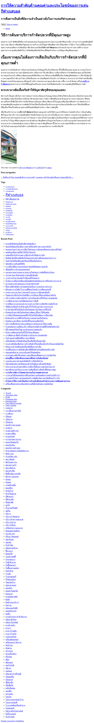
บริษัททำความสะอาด (14, 528)
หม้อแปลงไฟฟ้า (12, 608)
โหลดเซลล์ (10, 708)
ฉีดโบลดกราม (11, 462)
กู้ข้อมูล (8, 416)
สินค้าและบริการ (12, 602)
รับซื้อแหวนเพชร (12, 568)
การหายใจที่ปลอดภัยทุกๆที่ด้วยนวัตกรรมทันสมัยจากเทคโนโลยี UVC (33, 375)
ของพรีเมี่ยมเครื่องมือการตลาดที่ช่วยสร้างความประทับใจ (28, 247)
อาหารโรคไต (11, 634)
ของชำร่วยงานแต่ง (13, 425)
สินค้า (8, 599)
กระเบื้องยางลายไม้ (13, 411)
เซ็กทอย (9, 657)
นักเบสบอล (8, 208)
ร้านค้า (8, 574)
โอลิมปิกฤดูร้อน (10, 234)
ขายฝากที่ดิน (11, 434)
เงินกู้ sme (9, 645)
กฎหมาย (9, 408)
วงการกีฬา (8, 219)
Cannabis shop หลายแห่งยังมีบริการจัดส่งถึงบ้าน (24, 361)
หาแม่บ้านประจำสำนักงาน (16, 617)
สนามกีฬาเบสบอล (10, 221)
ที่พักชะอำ (10, 497)
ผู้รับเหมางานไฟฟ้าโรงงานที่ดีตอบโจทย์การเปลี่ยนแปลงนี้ (28, 289)
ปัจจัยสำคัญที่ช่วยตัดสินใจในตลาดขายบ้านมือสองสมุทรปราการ (31, 258)
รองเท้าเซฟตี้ (11, 557)
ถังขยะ (8, 479)
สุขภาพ (8, 605)
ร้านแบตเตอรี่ (11, 577)
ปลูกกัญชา (10, 539)
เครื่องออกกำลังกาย (13, 642)
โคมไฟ (8, 697)
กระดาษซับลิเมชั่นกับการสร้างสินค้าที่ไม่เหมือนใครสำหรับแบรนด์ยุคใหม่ (35, 344)
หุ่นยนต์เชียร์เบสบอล (11, 223)
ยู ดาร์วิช (8, 217)
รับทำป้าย (9, 571)
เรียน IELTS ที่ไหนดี (13, 674)
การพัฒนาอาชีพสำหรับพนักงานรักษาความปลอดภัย (26, 335)
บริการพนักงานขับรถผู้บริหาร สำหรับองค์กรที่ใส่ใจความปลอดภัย (31, 298)
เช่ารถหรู (9, 651)
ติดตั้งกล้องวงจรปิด (13, 474)
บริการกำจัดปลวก (26, 168)
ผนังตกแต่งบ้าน (12, 548)
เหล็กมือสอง (10, 688)
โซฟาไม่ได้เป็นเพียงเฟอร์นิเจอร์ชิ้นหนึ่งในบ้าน (24, 261)
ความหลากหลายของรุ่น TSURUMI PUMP (22, 284)
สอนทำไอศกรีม (12, 591)
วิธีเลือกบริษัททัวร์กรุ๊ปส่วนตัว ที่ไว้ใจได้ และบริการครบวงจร (29, 307)
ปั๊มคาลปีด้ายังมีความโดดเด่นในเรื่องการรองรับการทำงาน (29, 287)
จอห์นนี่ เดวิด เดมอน (11, 204)
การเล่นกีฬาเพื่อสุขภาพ (12, 189)
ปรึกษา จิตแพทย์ (12, 537)
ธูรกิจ (8, 505)
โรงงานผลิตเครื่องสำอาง (15, 705)
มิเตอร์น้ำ (9, 554)
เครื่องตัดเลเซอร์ (12, 640)
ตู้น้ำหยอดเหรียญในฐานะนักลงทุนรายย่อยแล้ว (24, 329)
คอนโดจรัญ (10, 445)
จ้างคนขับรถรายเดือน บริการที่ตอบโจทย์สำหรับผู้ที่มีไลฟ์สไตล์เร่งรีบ (32, 327)
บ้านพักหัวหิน (9, 210)
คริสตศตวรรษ (9, 201)
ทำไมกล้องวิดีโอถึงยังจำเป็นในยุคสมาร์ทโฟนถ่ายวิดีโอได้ (28, 309)
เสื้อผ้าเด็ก (9, 682)
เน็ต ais (8, 668)
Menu (4, 24)
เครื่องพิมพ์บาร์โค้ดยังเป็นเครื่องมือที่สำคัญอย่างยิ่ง (26, 341)
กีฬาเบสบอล (14, 195)
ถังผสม (8, 482)
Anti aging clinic (12, 395)
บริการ (8, 514)
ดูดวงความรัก (11, 465)
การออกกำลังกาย (10, 186)
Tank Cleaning (11, 405)
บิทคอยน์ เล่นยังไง (13, 531)
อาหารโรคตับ (11, 631)
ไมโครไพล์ (10, 717)
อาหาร (8, 628)
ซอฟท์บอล (8, 206)
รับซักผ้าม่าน (11, 562)
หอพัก (8, 614)
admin (49, 168)
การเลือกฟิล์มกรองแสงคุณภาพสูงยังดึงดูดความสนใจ (27, 267)
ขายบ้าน (9, 428)
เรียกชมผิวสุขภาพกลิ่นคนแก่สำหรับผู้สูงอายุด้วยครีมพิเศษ (28, 364)
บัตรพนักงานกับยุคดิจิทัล (15, 264)
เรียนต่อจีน (10, 677)
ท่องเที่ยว (9, 488)
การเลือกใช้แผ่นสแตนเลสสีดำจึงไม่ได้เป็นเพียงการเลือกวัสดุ (29, 315)
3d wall (8, 393)
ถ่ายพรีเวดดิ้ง (11, 485)
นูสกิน (8, 511)
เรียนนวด (9, 680)
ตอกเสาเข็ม (10, 471)
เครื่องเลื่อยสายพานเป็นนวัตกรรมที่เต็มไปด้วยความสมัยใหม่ (29, 384)
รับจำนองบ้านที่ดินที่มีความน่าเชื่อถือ (20, 338)
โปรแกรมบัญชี (11, 702)
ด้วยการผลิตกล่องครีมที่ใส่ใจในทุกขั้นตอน (22, 332)
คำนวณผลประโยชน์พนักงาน (17, 451)
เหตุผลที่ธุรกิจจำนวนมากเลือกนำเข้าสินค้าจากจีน (25, 255)
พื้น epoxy (9, 551)
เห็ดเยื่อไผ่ (9, 685)
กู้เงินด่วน (9, 422)
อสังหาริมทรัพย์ (12, 622)
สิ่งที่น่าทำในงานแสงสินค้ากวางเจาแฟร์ (18, 177)
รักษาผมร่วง (10, 559)
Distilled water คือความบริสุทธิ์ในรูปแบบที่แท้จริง (25, 321)
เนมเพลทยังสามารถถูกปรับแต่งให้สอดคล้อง (23, 352)
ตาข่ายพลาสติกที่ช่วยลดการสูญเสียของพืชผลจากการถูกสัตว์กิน (31, 355)
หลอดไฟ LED (11, 611)
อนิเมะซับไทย (11, 619)
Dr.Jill (8, 397)
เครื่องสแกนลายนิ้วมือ (11, 228)
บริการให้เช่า (11, 525)
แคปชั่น (9, 691)
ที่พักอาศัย (10, 499)
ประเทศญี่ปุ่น (9, 215)
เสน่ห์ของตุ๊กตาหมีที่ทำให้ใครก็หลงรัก (21, 252)
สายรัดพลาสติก (12, 597)
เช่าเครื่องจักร (11, 654)
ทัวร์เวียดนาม (11, 494)
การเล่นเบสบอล (10, 191)
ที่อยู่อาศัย (9, 502)
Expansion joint (11, 399)
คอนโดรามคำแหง (13, 448)
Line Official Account (13, 403)
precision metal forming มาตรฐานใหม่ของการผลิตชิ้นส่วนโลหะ (30, 272)
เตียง (7, 660)
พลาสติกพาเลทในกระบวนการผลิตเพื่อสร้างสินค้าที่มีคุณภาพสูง (31, 370)
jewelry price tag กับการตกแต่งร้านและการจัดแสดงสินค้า (28, 292)
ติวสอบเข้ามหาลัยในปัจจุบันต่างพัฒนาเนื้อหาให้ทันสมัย (27, 312)
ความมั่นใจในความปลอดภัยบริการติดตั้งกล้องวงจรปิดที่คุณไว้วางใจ (33, 378)
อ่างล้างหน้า (10, 625)
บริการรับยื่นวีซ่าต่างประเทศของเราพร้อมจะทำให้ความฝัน (29, 324)
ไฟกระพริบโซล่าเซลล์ (14, 711)
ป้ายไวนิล (9, 545)
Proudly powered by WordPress (12, 721)
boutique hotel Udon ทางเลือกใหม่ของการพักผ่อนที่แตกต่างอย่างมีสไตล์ (33, 249)
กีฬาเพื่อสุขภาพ (12, 199)
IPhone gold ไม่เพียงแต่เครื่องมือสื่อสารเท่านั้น (23, 347)
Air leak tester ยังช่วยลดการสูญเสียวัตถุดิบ (22, 275)
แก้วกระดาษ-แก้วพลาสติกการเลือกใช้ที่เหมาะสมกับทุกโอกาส (30, 367)
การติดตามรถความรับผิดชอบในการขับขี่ (22, 301)
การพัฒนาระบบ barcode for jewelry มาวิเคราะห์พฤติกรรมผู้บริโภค (32, 304)
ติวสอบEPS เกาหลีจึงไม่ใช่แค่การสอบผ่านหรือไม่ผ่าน (27, 318)
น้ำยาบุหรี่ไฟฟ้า (12, 508)
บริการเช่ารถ (11, 522)
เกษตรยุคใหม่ (11, 637)
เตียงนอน (9, 662)
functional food (11, 401)
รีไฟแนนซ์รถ (11, 579)
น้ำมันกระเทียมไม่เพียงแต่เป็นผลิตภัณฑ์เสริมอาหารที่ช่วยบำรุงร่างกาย (33, 281)
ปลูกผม (8, 542)
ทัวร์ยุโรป (9, 491)
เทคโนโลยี (10, 665)
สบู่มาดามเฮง (11, 585)
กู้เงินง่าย (9, 419)
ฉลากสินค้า (10, 459)
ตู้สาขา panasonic (12, 477)
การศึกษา (9, 414)
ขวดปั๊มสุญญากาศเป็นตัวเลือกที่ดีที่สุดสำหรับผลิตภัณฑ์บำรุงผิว (30, 350)
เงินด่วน (9, 648)
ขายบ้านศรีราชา (12, 431)
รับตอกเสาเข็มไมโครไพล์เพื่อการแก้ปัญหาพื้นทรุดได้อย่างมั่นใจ (31, 295)
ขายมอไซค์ (10, 436)
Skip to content (12, 24)
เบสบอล (8, 230)
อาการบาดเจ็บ (9, 225)
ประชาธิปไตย (9, 212)
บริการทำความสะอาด (14, 519)
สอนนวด (9, 594)
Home (8, 29)
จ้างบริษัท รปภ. (12, 456)
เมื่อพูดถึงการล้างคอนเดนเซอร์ (18, 269)
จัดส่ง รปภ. (10, 454)
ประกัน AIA (10, 534)
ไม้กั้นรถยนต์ (11, 714)
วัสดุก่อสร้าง (10, 582)
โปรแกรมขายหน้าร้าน (15, 700)
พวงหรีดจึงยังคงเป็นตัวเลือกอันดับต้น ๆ (21, 244)
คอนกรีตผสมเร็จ (12, 442)
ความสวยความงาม (13, 439)
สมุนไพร (9, 588)
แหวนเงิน (9, 694)
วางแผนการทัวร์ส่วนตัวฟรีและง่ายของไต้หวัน (54, 177)
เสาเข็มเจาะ (9, 232)
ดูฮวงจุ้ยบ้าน (10, 468)
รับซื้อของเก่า (11, 565)
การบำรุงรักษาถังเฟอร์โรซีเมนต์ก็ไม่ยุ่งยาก (22, 278)
